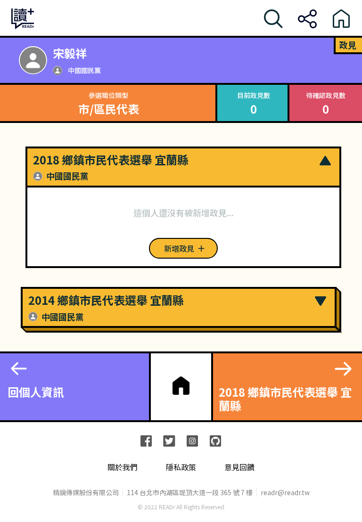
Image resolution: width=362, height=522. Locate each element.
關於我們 (122, 467)
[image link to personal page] (33, 60)
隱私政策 (181, 467)
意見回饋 (239, 467)
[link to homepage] (181, 385)
